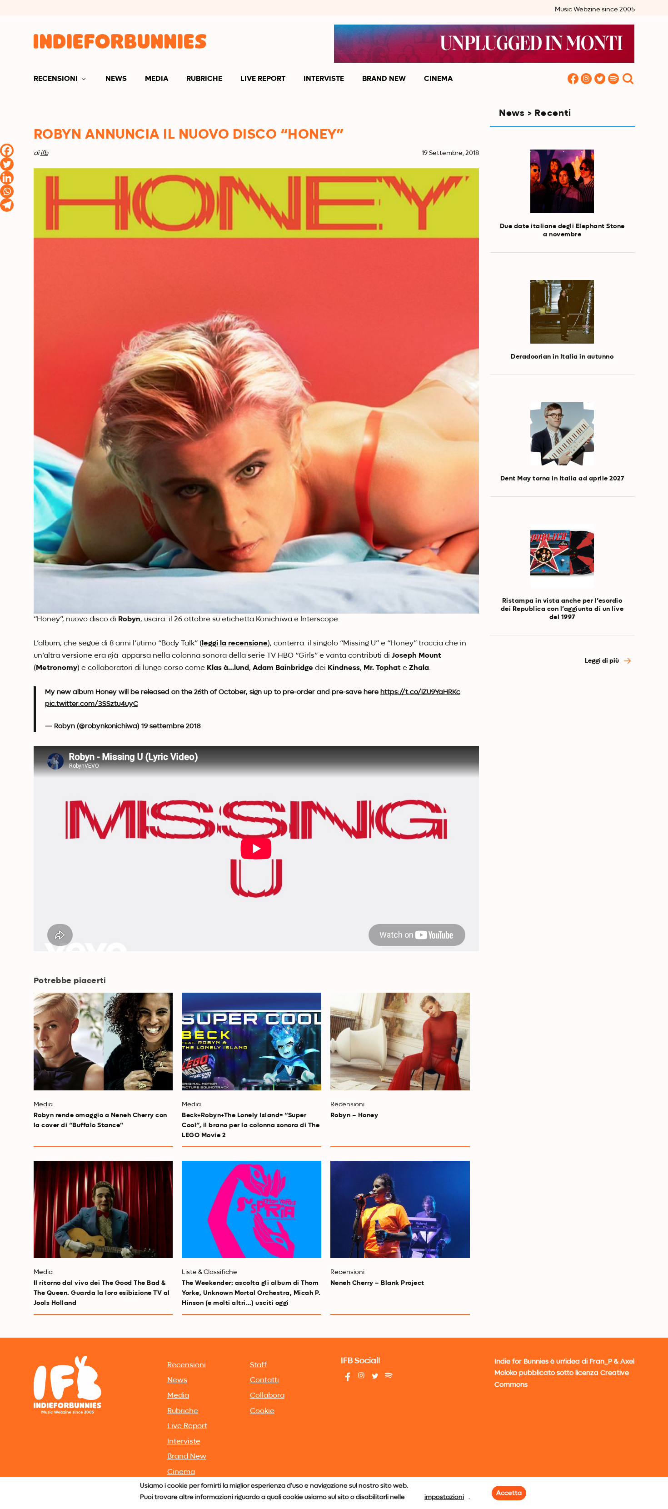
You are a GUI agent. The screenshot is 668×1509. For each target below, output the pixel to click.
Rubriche (204, 79)
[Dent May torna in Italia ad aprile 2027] (561, 433)
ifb (44, 153)
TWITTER (600, 79)
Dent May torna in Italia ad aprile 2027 (562, 478)
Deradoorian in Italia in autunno (562, 357)
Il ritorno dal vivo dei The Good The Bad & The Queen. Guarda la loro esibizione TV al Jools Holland (102, 1293)
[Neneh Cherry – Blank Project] (400, 1210)
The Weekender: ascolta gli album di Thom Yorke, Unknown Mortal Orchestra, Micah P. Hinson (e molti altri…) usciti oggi (251, 1293)
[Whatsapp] (7, 191)
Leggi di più (602, 661)
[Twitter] (7, 164)
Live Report (262, 79)
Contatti (264, 1380)
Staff (258, 1365)
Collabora (267, 1395)
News (116, 79)
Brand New (384, 79)
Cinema (438, 79)
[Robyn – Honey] (400, 1041)
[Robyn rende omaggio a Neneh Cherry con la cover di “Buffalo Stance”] (103, 1041)
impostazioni (444, 1497)
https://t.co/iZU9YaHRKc (420, 692)
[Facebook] (7, 150)
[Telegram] (7, 205)
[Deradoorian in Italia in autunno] (561, 311)
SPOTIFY (614, 79)
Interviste (324, 79)
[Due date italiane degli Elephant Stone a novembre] (561, 181)
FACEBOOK (573, 79)
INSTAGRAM (586, 79)
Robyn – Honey (354, 1115)
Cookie (262, 1411)
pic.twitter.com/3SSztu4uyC (91, 703)
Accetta (509, 1493)
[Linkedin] (7, 178)
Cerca (628, 79)
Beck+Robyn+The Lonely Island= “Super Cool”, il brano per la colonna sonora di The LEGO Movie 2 (250, 1125)
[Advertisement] (562, 747)
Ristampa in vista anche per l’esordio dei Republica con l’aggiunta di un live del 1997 (562, 609)
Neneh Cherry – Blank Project (377, 1283)
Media (156, 79)
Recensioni (56, 79)
